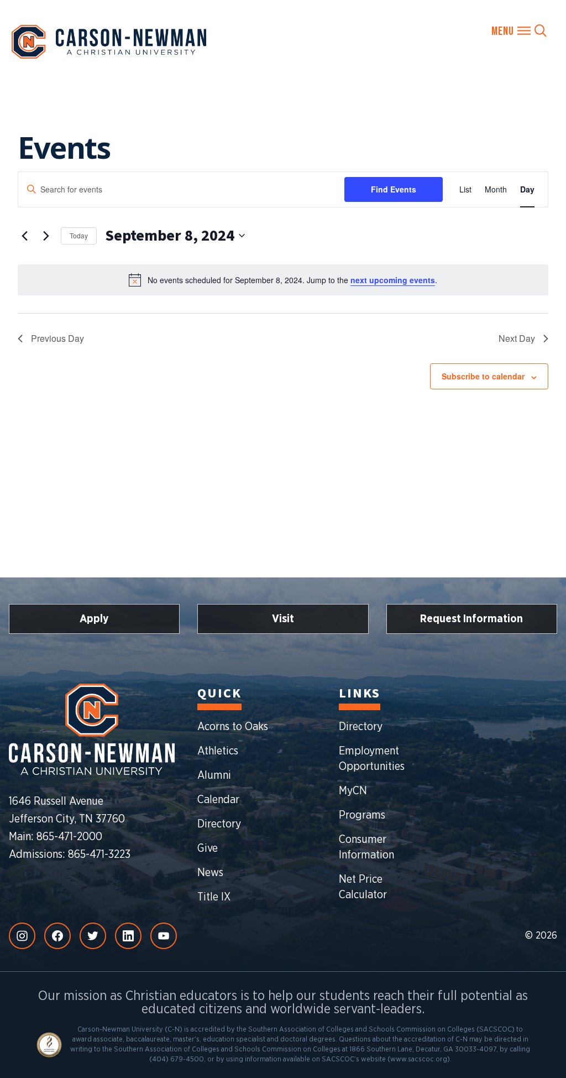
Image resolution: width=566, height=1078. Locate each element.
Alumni (214, 775)
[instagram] (22, 936)
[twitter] (93, 936)
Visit (283, 618)
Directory (219, 824)
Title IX (213, 897)
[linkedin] (128, 936)
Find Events (393, 189)
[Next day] (46, 235)
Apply (94, 618)
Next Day (517, 338)
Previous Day (57, 338)
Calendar (218, 799)
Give (207, 848)
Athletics (217, 751)
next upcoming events (392, 279)
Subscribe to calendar (483, 376)
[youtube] (163, 936)
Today (79, 235)
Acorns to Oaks (232, 726)
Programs (362, 815)
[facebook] (57, 936)
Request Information (471, 618)
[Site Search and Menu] (519, 30)
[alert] (283, 279)
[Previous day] (24, 235)
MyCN (353, 790)
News (210, 872)
